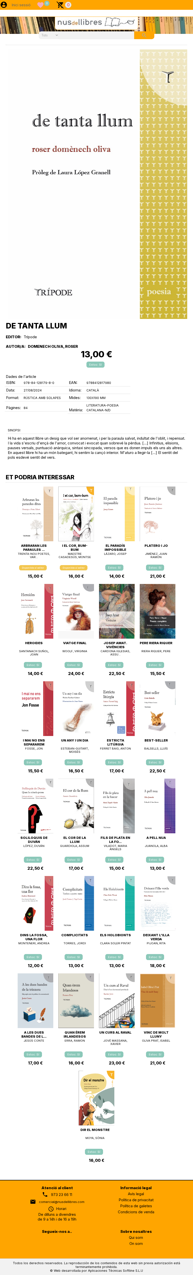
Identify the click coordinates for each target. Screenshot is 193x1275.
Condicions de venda (136, 1212)
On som (136, 1243)
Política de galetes (136, 1205)
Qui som (136, 1237)
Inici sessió (21, 5)
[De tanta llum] (97, 184)
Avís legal (136, 1193)
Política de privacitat (136, 1199)
